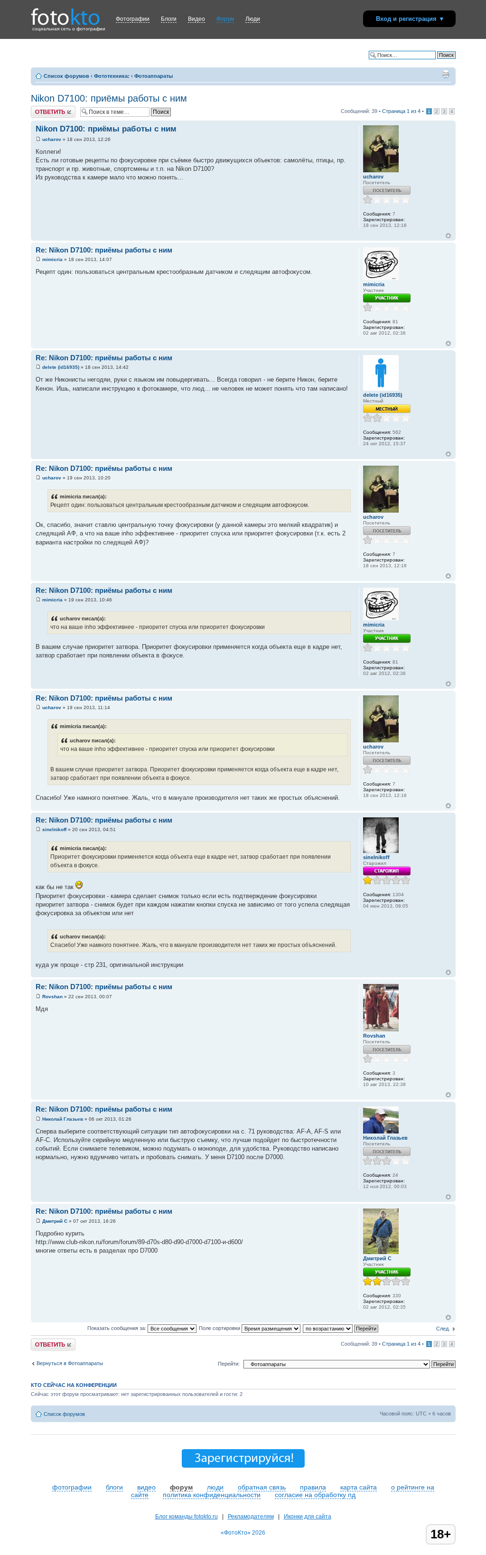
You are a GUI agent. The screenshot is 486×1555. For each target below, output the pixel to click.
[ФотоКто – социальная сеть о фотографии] (65, 13)
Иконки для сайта (307, 1516)
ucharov (51, 139)
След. (443, 1328)
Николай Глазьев (62, 1119)
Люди (252, 19)
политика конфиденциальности (212, 1495)
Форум (225, 19)
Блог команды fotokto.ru (186, 1516)
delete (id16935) (60, 367)
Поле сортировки (220, 1328)
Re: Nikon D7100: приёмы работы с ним (104, 250)
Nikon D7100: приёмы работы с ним (109, 98)
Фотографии (133, 19)
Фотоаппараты (153, 76)
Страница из (401, 111)
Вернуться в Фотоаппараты (70, 1363)
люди (215, 1487)
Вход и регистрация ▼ (410, 18)
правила (313, 1487)
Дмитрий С (54, 1221)
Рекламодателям (251, 1516)
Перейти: (229, 1364)
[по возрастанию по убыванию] (341, 1328)
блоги (114, 1487)
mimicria (52, 259)
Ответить (42, 109)
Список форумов (66, 76)
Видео (196, 19)
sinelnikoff (54, 829)
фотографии (72, 1487)
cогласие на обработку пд (315, 1495)
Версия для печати (445, 74)
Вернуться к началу (448, 235)
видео (146, 1487)
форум (181, 1487)
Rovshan (52, 996)
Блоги (169, 19)
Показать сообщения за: (117, 1328)
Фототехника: (112, 76)
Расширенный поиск (431, 62)
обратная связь (262, 1487)
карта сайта (358, 1487)
